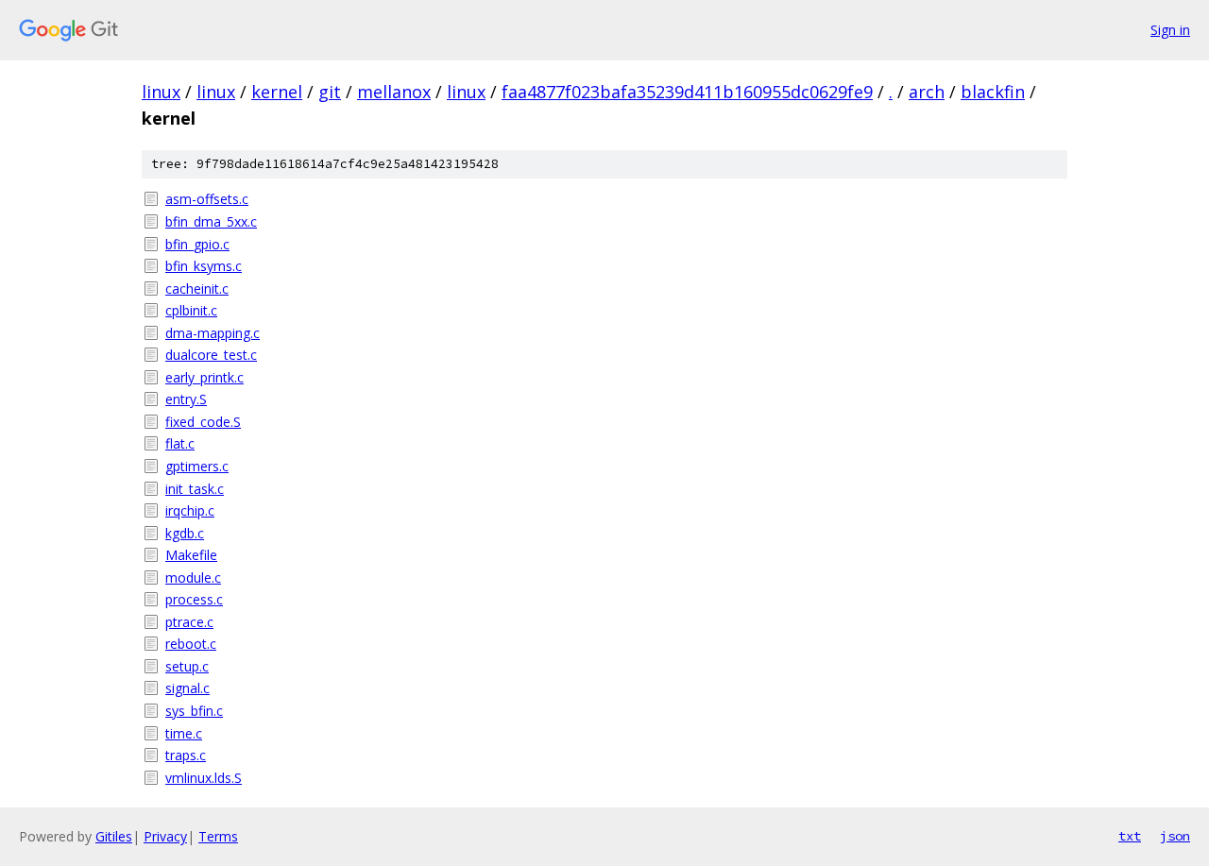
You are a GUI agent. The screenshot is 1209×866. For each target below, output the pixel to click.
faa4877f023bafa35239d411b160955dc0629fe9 (687, 91)
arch (927, 91)
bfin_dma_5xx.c (211, 221)
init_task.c (194, 489)
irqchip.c (189, 510)
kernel (276, 91)
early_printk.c (204, 377)
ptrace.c (189, 622)
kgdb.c (184, 533)
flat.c (180, 443)
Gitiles (113, 836)
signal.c (187, 688)
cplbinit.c (191, 310)
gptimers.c (197, 466)
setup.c (187, 666)
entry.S (186, 399)
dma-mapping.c (212, 333)
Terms (218, 836)
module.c (193, 577)
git (329, 91)
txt (1129, 835)
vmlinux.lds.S (203, 778)
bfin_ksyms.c (203, 266)
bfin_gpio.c (197, 244)
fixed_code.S (203, 422)
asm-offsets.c (206, 199)
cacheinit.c (197, 288)
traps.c (185, 755)
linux (161, 91)
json (1175, 835)
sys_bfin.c (194, 711)
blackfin (993, 91)
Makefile (191, 555)
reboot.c (190, 644)
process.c (194, 599)
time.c (183, 733)
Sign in (1170, 30)
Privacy (165, 836)
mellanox (394, 91)
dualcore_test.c (211, 355)
